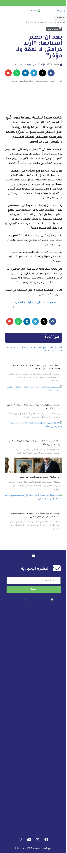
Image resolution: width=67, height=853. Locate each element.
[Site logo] (33, 11)
